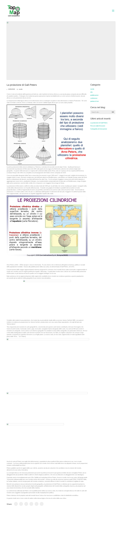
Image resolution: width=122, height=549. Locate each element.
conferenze (93, 98)
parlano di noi (94, 101)
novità (20, 89)
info (91, 92)
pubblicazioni (94, 95)
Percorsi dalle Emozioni (97, 126)
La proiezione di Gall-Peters (99, 123)
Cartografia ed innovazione (98, 129)
